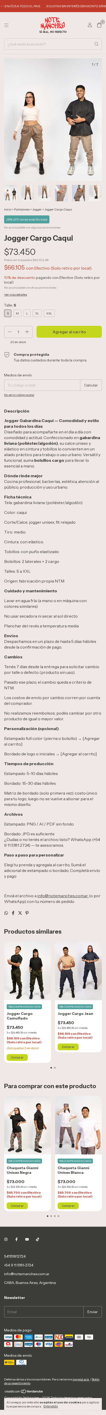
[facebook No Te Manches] (16, 1239)
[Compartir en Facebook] (13, 913)
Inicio (7, 209)
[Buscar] (96, 44)
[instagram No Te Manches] (6, 1239)
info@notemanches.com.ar (26, 1274)
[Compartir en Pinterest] (27, 913)
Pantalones (22, 209)
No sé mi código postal (19, 395)
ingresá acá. (81, 1379)
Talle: (10, 305)
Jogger (37, 209)
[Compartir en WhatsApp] (6, 913)
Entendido (50, 1406)
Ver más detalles (15, 294)
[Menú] (6, 25)
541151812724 (15, 1256)
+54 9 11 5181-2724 (18, 1265)
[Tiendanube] (24, 1393)
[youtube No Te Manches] (27, 1239)
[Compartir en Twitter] (20, 913)
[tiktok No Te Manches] (37, 1239)
